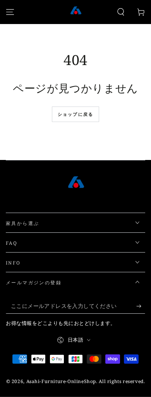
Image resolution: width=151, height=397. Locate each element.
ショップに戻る (75, 114)
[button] (121, 12)
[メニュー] (10, 12)
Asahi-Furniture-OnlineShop (61, 381)
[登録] (140, 306)
